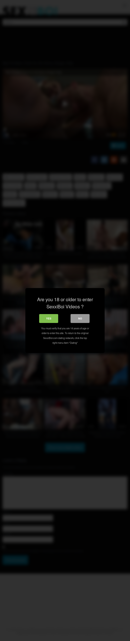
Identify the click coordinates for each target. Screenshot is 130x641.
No (80, 318)
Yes (48, 318)
